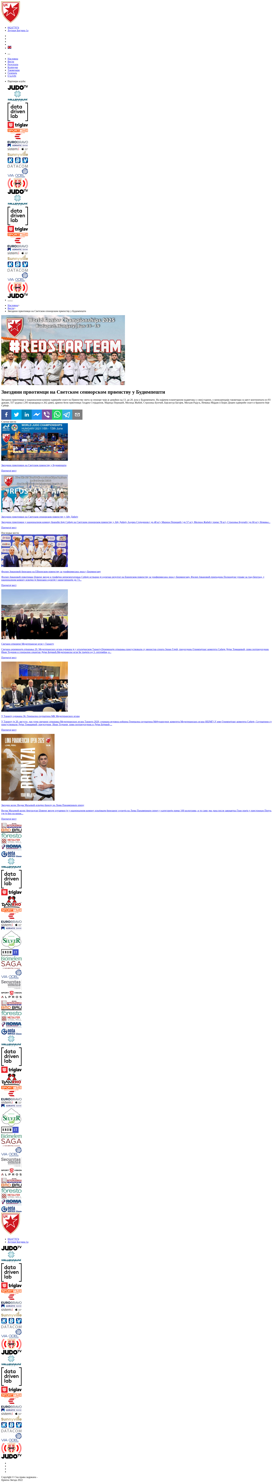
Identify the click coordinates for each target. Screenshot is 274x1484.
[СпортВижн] (23, 993)
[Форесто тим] (23, 835)
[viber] (47, 415)
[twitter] (16, 415)
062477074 (13, 27)
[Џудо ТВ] (140, 87)
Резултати (13, 64)
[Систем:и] (140, 149)
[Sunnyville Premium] (140, 154)
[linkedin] (27, 415)
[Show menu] (9, 54)
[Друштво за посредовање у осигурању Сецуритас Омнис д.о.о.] (23, 985)
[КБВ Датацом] (140, 162)
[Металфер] (23, 841)
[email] (77, 415)
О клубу (12, 76)
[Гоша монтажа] (23, 854)
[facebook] (6, 415)
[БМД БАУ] (23, 831)
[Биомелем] (23, 958)
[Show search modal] (11, 300)
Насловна (13, 58)
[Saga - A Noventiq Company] (23, 965)
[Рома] (23, 847)
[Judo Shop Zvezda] (9, 300)
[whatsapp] (57, 415)
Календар (13, 67)
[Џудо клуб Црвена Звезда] (10, 22)
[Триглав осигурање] (140, 125)
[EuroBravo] (140, 139)
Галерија (12, 73)
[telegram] (67, 415)
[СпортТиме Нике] (140, 131)
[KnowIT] (23, 952)
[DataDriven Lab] (140, 112)
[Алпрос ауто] (23, 998)
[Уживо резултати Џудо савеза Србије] (140, 183)
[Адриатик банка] (140, 146)
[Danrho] (23, 902)
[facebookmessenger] (37, 415)
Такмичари (14, 70)
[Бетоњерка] (23, 826)
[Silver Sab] (23, 939)
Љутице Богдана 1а (18, 30)
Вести (11, 61)
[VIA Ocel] (140, 173)
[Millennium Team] (140, 96)
